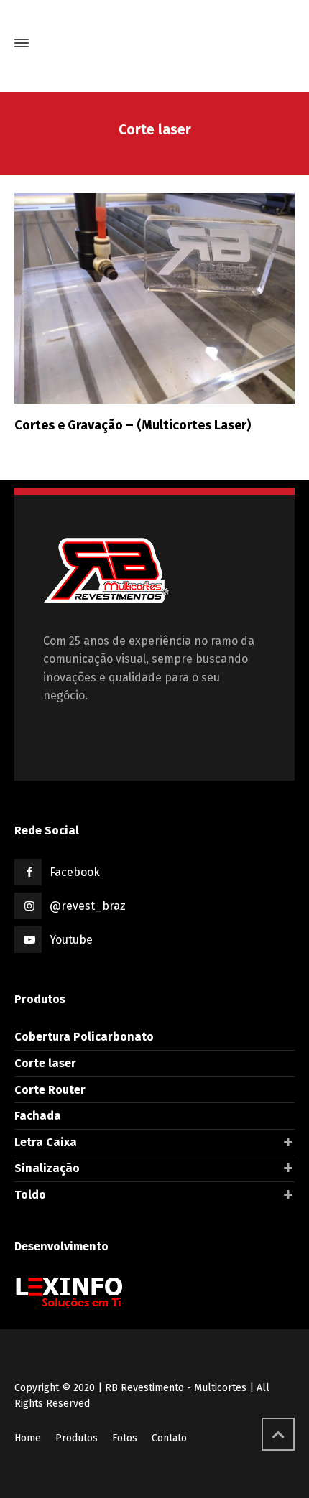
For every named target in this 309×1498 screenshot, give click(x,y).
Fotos (124, 1438)
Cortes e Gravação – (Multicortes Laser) (132, 425)
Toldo (30, 1194)
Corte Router (50, 1090)
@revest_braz (88, 906)
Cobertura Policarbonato (84, 1036)
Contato (169, 1438)
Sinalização (47, 1168)
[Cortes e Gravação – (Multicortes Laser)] (154, 298)
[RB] (154, 43)
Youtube (71, 939)
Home (27, 1438)
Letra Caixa (45, 1142)
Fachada (37, 1115)
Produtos (76, 1438)
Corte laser (45, 1063)
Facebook (75, 872)
